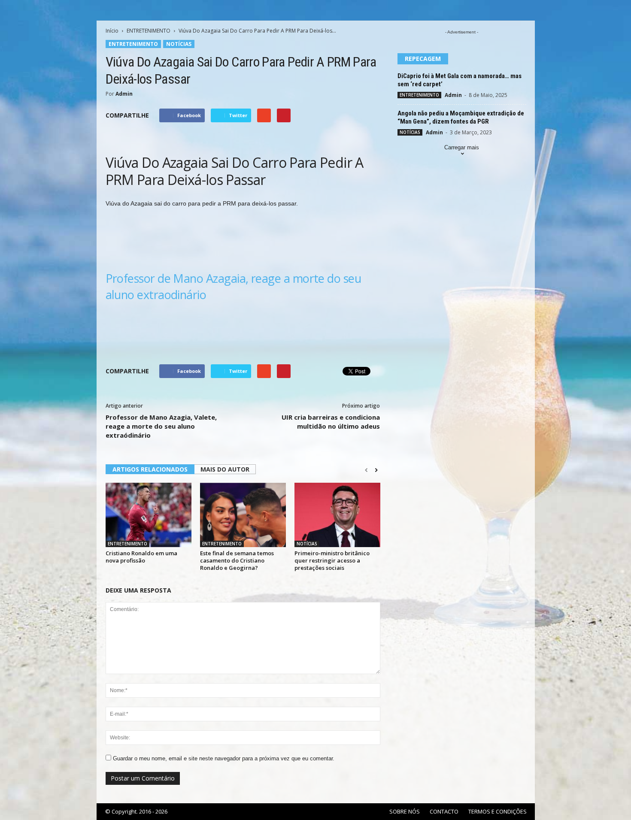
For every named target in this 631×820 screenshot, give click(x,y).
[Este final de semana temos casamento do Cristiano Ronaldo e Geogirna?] (243, 515)
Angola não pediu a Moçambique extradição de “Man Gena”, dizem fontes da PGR (460, 117)
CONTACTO (444, 811)
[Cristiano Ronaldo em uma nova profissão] (148, 515)
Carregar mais (461, 147)
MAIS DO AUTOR (224, 469)
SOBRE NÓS (404, 811)
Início (112, 30)
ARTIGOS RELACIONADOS (150, 469)
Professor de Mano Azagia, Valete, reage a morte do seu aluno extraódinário (161, 426)
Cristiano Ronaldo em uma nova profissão (141, 556)
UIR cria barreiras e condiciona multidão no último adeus (331, 421)
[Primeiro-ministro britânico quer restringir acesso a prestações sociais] (337, 515)
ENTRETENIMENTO (148, 30)
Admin (124, 93)
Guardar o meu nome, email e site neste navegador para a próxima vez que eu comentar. (223, 758)
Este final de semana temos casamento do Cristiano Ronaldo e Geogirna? (237, 560)
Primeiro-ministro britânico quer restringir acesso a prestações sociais (332, 560)
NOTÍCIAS (178, 44)
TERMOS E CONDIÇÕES (497, 811)
